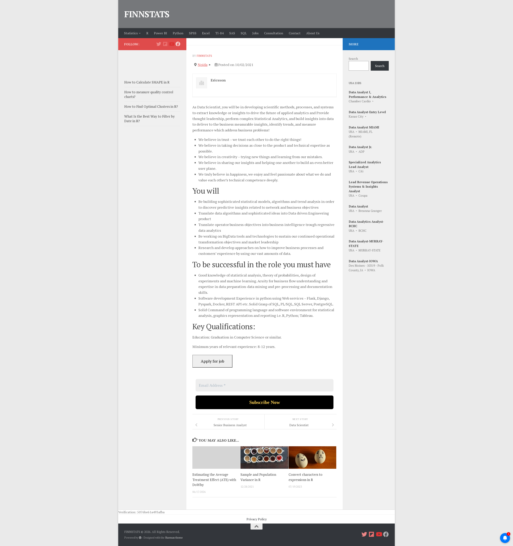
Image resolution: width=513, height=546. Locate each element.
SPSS (192, 33)
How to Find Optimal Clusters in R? (151, 106)
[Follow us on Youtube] (171, 44)
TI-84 (219, 33)
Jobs (255, 33)
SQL (244, 33)
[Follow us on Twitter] (158, 44)
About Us (312, 33)
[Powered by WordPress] (140, 537)
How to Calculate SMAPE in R (147, 82)
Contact (295, 33)
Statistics (131, 33)
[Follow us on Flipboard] (165, 44)
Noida (202, 64)
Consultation (273, 33)
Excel (206, 33)
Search (353, 59)
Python (178, 33)
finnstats (204, 56)
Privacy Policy (256, 519)
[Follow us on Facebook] (178, 44)
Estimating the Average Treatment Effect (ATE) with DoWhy (214, 479)
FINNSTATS (147, 14)
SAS (232, 33)
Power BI (160, 33)
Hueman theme (174, 537)
